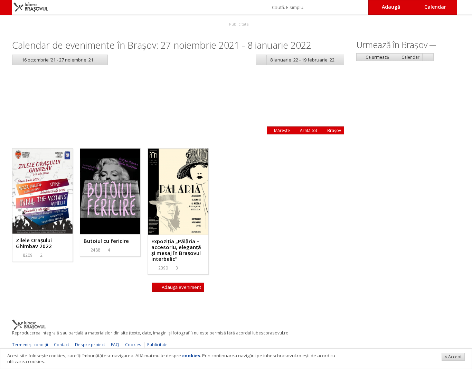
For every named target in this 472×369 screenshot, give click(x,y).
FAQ (115, 345)
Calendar (409, 57)
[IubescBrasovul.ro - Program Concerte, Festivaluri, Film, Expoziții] (6, 7)
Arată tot (308, 130)
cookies (191, 355)
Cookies (133, 345)
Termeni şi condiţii (30, 345)
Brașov (333, 130)
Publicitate (238, 24)
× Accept (453, 357)
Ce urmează (377, 57)
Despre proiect (90, 345)
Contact (61, 345)
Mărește (281, 130)
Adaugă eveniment (181, 287)
